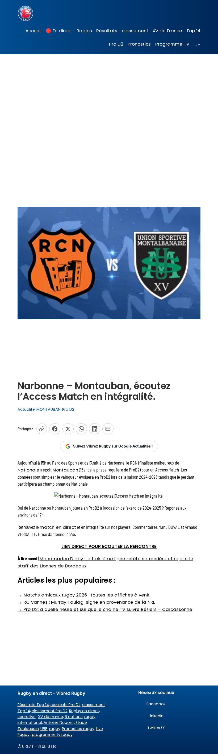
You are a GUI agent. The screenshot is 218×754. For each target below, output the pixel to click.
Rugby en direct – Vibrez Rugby (51, 693)
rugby (54, 728)
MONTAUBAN (48, 409)
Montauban (65, 470)
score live (27, 716)
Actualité (26, 409)
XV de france (50, 716)
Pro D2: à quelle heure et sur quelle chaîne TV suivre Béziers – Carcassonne (105, 609)
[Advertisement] (109, 96)
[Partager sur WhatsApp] (81, 428)
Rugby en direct (84, 710)
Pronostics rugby (78, 728)
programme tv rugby (52, 734)
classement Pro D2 (50, 710)
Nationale (28, 470)
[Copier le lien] (41, 429)
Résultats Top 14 (33, 704)
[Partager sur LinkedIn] (94, 428)
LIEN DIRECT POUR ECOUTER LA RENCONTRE (109, 546)
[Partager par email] (108, 428)
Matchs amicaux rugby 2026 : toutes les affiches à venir (83, 595)
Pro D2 (68, 409)
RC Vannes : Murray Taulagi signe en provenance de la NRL (86, 602)
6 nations (74, 716)
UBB (44, 728)
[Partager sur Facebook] (54, 428)
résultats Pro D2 (66, 704)
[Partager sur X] (68, 428)
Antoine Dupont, (59, 722)
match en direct (58, 527)
